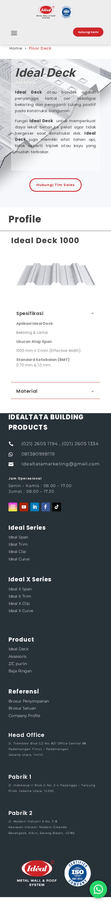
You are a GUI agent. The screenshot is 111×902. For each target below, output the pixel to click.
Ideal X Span (20, 589)
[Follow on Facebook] (45, 507)
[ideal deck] (55, 289)
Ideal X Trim (20, 596)
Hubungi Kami (88, 32)
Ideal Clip (17, 551)
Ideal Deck (18, 649)
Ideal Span (18, 537)
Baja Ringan (20, 670)
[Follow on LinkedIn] (34, 507)
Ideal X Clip (19, 603)
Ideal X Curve (21, 610)
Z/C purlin (18, 663)
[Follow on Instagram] (13, 507)
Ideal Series (27, 528)
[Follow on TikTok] (56, 507)
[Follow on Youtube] (23, 507)
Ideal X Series (30, 580)
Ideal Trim (18, 544)
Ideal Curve (19, 559)
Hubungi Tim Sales (55, 184)
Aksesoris (18, 656)
